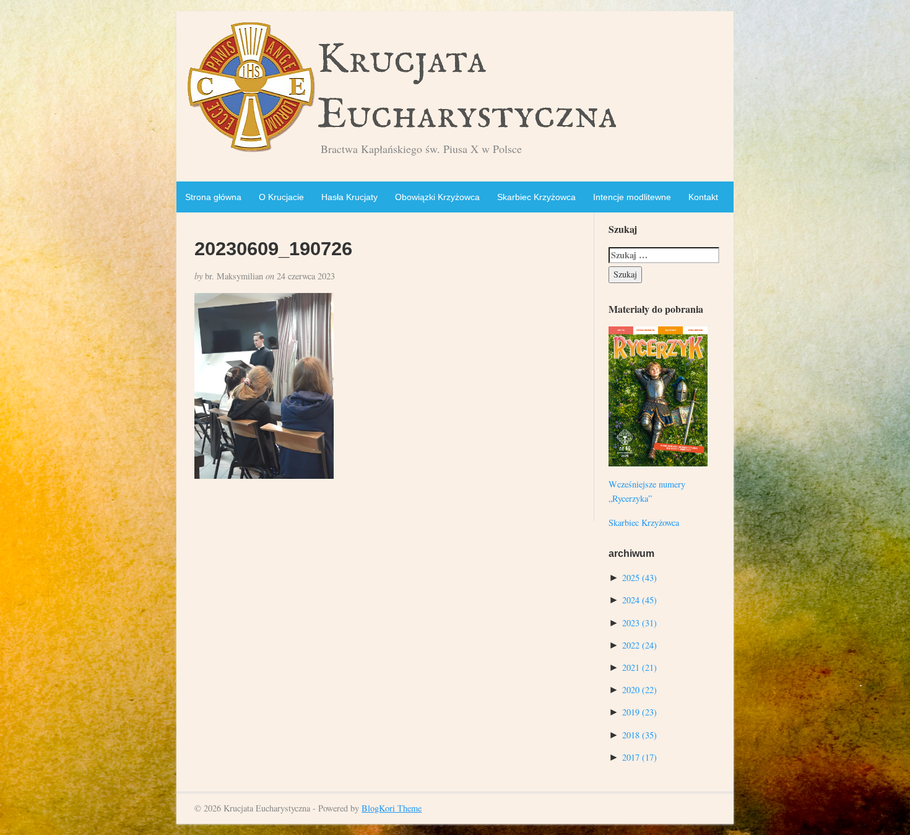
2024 (639, 600)
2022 (639, 645)
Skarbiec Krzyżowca (536, 197)
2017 (639, 757)
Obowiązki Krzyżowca (437, 197)
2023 (639, 623)
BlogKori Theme (392, 808)
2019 (639, 712)
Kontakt (703, 197)
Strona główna (213, 197)
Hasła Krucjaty (349, 197)
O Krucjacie (281, 197)
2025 (639, 578)
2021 (639, 667)
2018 (639, 735)
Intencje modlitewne (632, 197)
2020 (639, 690)
